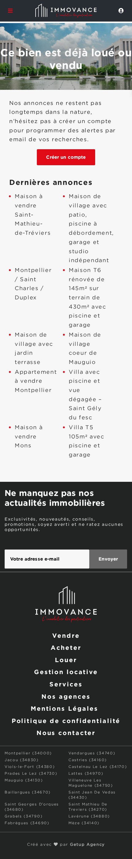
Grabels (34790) (23, 816)
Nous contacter (66, 732)
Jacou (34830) (22, 760)
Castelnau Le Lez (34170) (97, 767)
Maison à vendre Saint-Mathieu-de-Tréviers (33, 215)
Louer (66, 659)
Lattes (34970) (85, 773)
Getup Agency (87, 844)
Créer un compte (66, 157)
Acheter (66, 647)
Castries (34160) (87, 760)
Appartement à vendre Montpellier (36, 381)
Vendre (66, 635)
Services (65, 684)
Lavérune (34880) (89, 816)
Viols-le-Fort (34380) (30, 767)
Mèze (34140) (83, 823)
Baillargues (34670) (28, 792)
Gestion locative (66, 671)
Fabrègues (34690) (27, 823)
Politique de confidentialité (66, 720)
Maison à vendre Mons (29, 436)
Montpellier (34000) (28, 753)
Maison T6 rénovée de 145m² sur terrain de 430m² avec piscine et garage (87, 298)
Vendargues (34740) (91, 753)
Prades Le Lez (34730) (31, 773)
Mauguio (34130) (24, 780)
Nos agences (66, 696)
